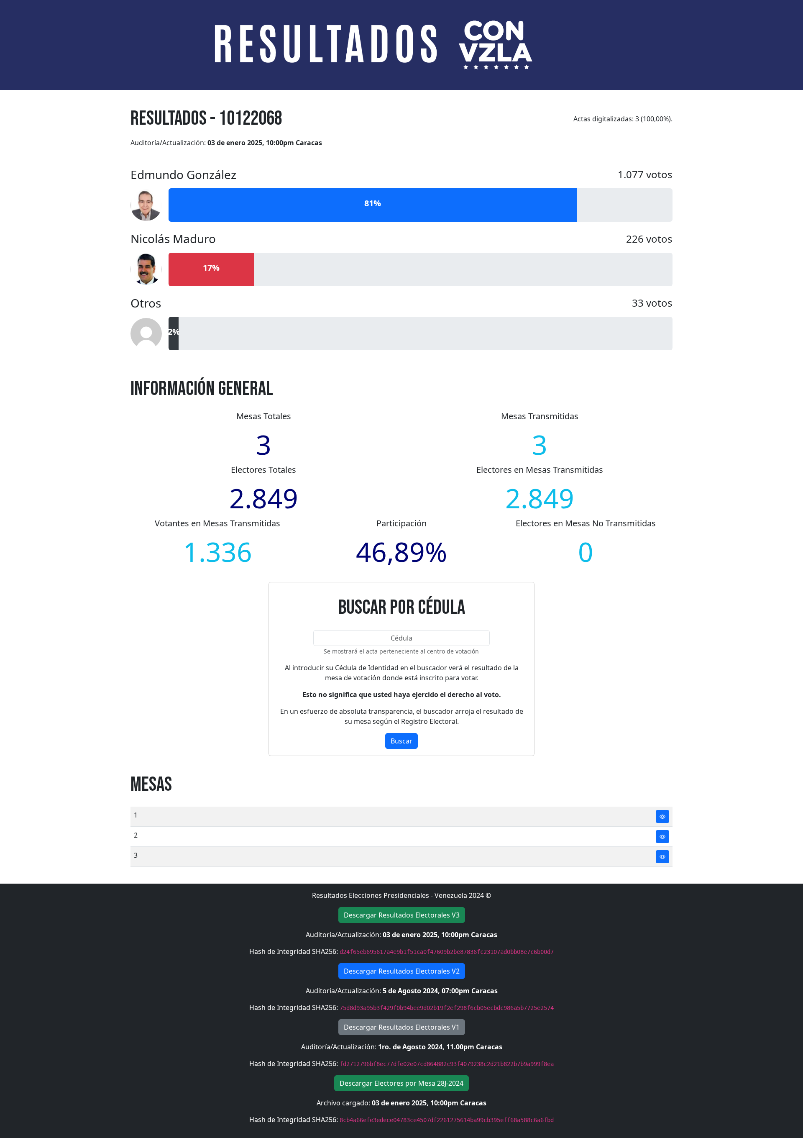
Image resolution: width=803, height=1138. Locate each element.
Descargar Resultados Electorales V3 (402, 915)
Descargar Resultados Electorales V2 (402, 971)
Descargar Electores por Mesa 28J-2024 (401, 1083)
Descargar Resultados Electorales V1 (402, 1027)
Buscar (401, 741)
